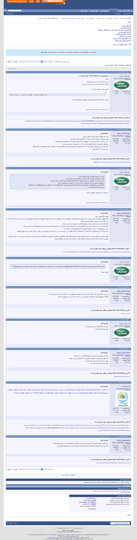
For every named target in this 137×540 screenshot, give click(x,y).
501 (24, 61)
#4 (7, 209)
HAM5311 (89, 252)
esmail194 (42, 121)
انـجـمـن (122, 18)
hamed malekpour (70, 121)
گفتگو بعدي (65, 475)
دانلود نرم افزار (94, 11)
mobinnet (107, 491)
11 (32, 61)
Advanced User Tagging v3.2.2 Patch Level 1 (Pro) (57, 534)
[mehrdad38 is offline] (123, 399)
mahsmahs (115, 121)
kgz (81, 121)
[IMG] (92, 502)
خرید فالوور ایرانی (123, 32)
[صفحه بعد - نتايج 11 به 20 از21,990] (15, 61)
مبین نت (99, 430)
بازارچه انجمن (104, 11)
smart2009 (127, 252)
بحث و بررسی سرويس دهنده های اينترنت (72, 18)
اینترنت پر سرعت (120, 491)
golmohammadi (55, 121)
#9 (7, 382)
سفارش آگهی (84, 11)
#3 (7, 168)
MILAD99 (104, 252)
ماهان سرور (125, 25)
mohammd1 (88, 123)
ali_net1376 (66, 252)
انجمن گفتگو (113, 11)
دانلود (15, 523)
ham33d (62, 121)
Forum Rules (92, 509)
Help (38, 1)
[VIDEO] (93, 504)
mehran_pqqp (69, 428)
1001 (20, 61)
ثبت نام (31, 1)
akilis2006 (32, 425)
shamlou (127, 376)
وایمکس (95, 491)
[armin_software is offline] (122, 85)
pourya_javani (111, 252)
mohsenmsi (121, 376)
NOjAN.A (95, 123)
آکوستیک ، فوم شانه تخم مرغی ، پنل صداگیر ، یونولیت (113, 30)
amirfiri (27, 121)
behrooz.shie (101, 162)
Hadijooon (114, 425)
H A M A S (83, 252)
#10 (8, 436)
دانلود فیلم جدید (124, 28)
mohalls (84, 428)
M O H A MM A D (106, 121)
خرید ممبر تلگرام (124, 36)
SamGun (114, 123)
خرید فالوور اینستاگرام (122, 34)
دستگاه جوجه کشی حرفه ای (121, 38)
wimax (112, 491)
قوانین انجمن (44, 52)
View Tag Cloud (125, 492)
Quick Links (118, 13)
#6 (7, 287)
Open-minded (118, 463)
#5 (7, 257)
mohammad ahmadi (92, 428)
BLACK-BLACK (34, 121)
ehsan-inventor (88, 425)
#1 (7, 72)
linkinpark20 (97, 121)
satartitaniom (109, 162)
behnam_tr (73, 425)
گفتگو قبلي (72, 475)
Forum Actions (126, 13)
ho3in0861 (120, 425)
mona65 (117, 428)
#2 (7, 129)
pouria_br (110, 430)
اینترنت (128, 491)
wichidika (127, 430)
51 (30, 61)
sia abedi (127, 123)
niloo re (123, 313)
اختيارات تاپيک (12, 68)
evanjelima (96, 425)
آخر (11, 61)
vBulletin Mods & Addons (77, 534)
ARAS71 (77, 252)
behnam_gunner (64, 425)
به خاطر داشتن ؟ (59, 3)
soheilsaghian (126, 162)
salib (110, 123)
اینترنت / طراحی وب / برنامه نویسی (107, 18)
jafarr (36, 428)
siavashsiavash (117, 162)
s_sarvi (128, 313)
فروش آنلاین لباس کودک (122, 40)
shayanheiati (120, 123)
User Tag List (126, 485)
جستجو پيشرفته (10, 13)
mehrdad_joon (77, 428)
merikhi (120, 121)
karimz (78, 121)
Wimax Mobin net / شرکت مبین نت (114, 65)
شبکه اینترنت (90, 18)
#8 (7, 348)
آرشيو (11, 523)
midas (98, 252)
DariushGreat (80, 425)
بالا (8, 523)
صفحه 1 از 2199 (47, 61)
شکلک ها (93, 500)
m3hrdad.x (61, 428)
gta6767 (102, 425)
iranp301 (32, 428)
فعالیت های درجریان (124, 11)
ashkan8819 (56, 425)
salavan (115, 430)
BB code (92, 498)
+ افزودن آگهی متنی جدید (121, 44)
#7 (7, 319)
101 (27, 61)
